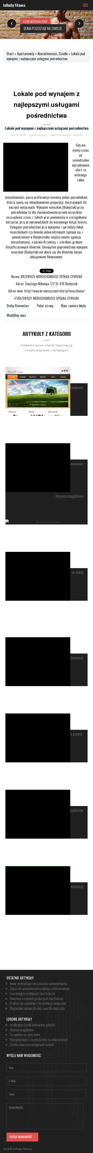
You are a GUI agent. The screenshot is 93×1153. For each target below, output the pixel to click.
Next (79, 23)
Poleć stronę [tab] (45, 305)
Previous (11, 23)
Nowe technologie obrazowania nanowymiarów (38, 983)
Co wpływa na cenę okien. (25, 1034)
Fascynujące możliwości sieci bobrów (32, 993)
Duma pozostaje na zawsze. (43, 28)
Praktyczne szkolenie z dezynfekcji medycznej (38, 1003)
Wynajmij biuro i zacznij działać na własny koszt (39, 1039)
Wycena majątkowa (69, 496)
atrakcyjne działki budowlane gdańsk (32, 1024)
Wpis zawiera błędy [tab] (73, 305)
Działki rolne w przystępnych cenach (32, 1044)
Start (10, 53)
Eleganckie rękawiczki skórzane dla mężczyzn (37, 1008)
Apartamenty (25, 53)
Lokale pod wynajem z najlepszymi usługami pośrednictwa (45, 56)
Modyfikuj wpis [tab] (16, 315)
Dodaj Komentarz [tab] (18, 305)
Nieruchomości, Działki (53, 53)
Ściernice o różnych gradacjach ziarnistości (36, 998)
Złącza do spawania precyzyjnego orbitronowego (40, 988)
